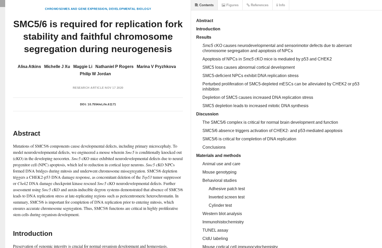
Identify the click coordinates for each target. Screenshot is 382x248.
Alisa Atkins (29, 66)
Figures (232, 5)
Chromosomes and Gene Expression (76, 8)
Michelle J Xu (57, 66)
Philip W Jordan (95, 74)
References (259, 5)
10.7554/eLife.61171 (102, 104)
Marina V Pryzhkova (156, 66)
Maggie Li (82, 66)
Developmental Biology (130, 8)
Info (281, 5)
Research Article (88, 87)
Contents (206, 5)
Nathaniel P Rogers (114, 66)
